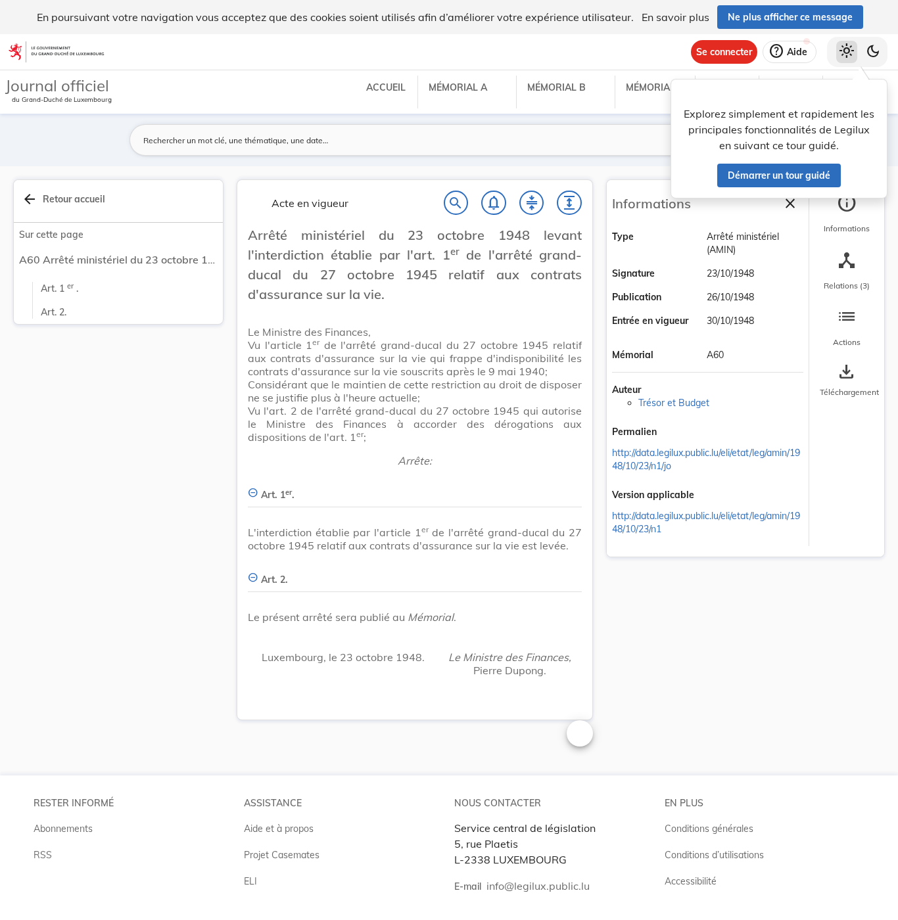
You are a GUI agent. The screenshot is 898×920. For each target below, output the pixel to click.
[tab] (847, 214)
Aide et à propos (279, 829)
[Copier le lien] (675, 433)
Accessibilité (691, 881)
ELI (250, 881)
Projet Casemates (281, 855)
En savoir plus (675, 17)
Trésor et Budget (673, 403)
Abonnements (63, 829)
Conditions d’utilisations (714, 855)
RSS (43, 855)
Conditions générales (709, 829)
